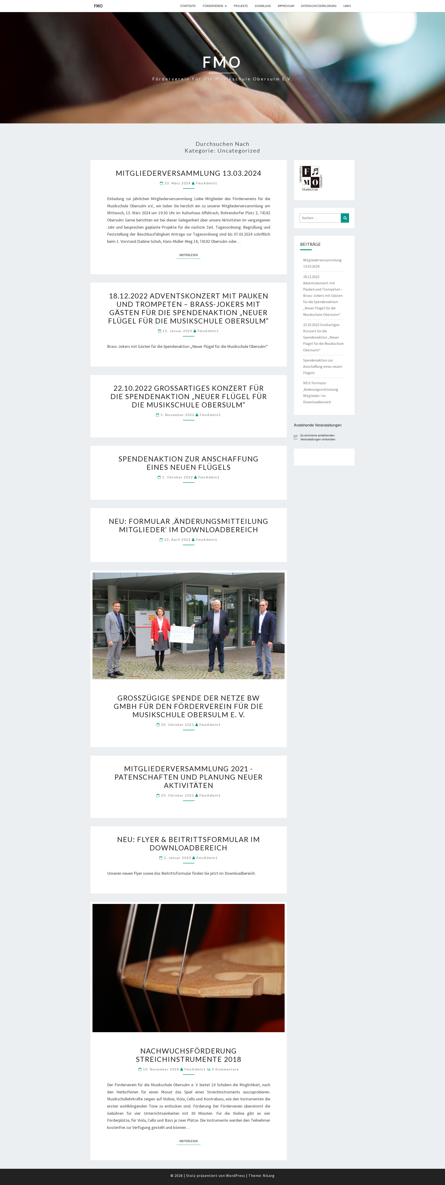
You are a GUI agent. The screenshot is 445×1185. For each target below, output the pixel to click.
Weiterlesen (189, 255)
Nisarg (269, 1175)
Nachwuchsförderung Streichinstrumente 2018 (189, 1055)
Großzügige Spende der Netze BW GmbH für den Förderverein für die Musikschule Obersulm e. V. (189, 706)
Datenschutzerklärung (319, 6)
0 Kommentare (225, 1069)
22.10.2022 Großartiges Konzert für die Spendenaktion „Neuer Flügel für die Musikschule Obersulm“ (188, 396)
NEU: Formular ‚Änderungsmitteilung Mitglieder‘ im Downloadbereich (188, 525)
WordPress (235, 1175)
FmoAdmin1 (206, 183)
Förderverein (213, 6)
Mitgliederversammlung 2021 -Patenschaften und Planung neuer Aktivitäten (188, 776)
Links (347, 6)
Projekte (241, 6)
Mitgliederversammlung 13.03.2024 (188, 173)
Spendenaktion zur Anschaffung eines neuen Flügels (188, 463)
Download (263, 6)
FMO (98, 6)
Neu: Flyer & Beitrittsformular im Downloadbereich (188, 843)
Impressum (286, 6)
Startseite (188, 6)
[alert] (324, 437)
